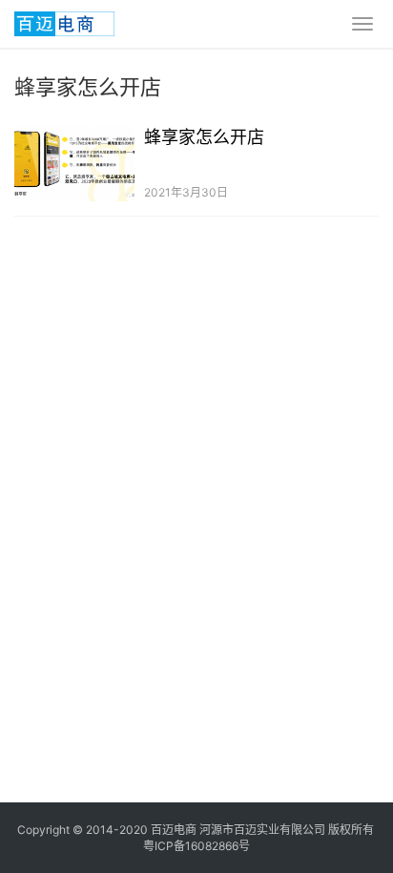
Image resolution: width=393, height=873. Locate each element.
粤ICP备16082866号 (196, 846)
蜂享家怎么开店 (204, 137)
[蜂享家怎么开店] (74, 163)
